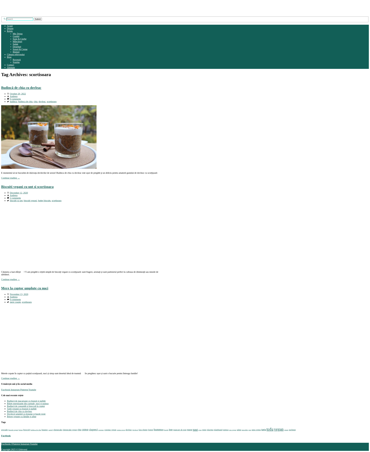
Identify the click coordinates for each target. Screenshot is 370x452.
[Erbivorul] (29, 15)
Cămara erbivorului (16, 54)
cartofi (50, 430)
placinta (210, 430)
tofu (270, 429)
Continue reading (10, 178)
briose (21, 430)
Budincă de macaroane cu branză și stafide (26, 401)
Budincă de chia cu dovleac (21, 88)
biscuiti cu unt (16, 200)
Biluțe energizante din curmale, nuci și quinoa (28, 403)
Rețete (10, 31)
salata (239, 430)
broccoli (26, 430)
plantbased (218, 430)
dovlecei (135, 430)
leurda (166, 430)
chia (35, 101)
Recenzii (17, 59)
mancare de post (179, 430)
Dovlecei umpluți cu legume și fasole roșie (26, 414)
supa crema (256, 430)
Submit (38, 19)
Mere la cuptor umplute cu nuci (24, 288)
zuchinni (292, 430)
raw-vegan (232, 430)
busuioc (45, 430)
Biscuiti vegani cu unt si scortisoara (27, 187)
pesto (204, 430)
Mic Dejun (18, 33)
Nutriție (16, 62)
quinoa (226, 430)
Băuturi (16, 52)
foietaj (150, 430)
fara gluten (143, 430)
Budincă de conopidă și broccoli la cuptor (26, 406)
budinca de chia (25, 101)
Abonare (11, 67)
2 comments (15, 198)
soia (249, 430)
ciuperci (93, 429)
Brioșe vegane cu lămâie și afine (21, 416)
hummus (158, 429)
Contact (10, 65)
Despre (10, 28)
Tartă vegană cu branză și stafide (22, 409)
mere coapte (15, 302)
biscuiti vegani (30, 200)
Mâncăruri (17, 41)
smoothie (245, 430)
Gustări (16, 36)
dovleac (42, 101)
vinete (286, 430)
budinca (13, 101)
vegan (279, 429)
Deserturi (17, 46)
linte (171, 429)
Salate (15, 44)
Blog (9, 57)
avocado (4, 430)
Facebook (6, 436)
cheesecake (57, 430)
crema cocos (121, 430)
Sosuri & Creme (20, 49)
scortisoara (52, 101)
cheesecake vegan (70, 430)
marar (189, 429)
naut (195, 429)
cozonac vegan (110, 430)
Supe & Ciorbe (19, 39)
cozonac (101, 430)
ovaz (200, 430)
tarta (263, 429)
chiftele (85, 429)
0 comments (15, 99)
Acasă (10, 26)
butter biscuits (44, 200)
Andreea (13, 96)
